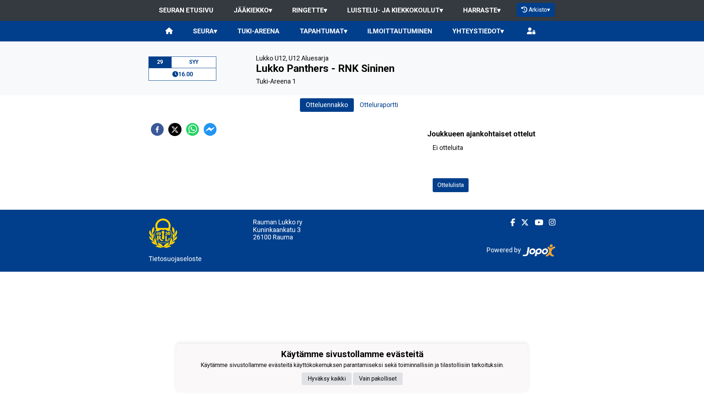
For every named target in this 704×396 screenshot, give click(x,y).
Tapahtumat (323, 31)
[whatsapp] (192, 129)
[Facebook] (510, 223)
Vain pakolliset (378, 378)
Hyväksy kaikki (327, 378)
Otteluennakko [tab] (327, 105)
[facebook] (157, 129)
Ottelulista (450, 185)
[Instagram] (549, 223)
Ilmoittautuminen (399, 31)
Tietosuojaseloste (175, 259)
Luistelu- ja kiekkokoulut (395, 10)
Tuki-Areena (258, 31)
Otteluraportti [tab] (379, 105)
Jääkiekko (253, 10)
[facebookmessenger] (210, 129)
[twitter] (175, 129)
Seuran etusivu (186, 10)
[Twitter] (522, 223)
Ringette (309, 10)
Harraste (481, 10)
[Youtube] (536, 223)
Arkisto (539, 9)
